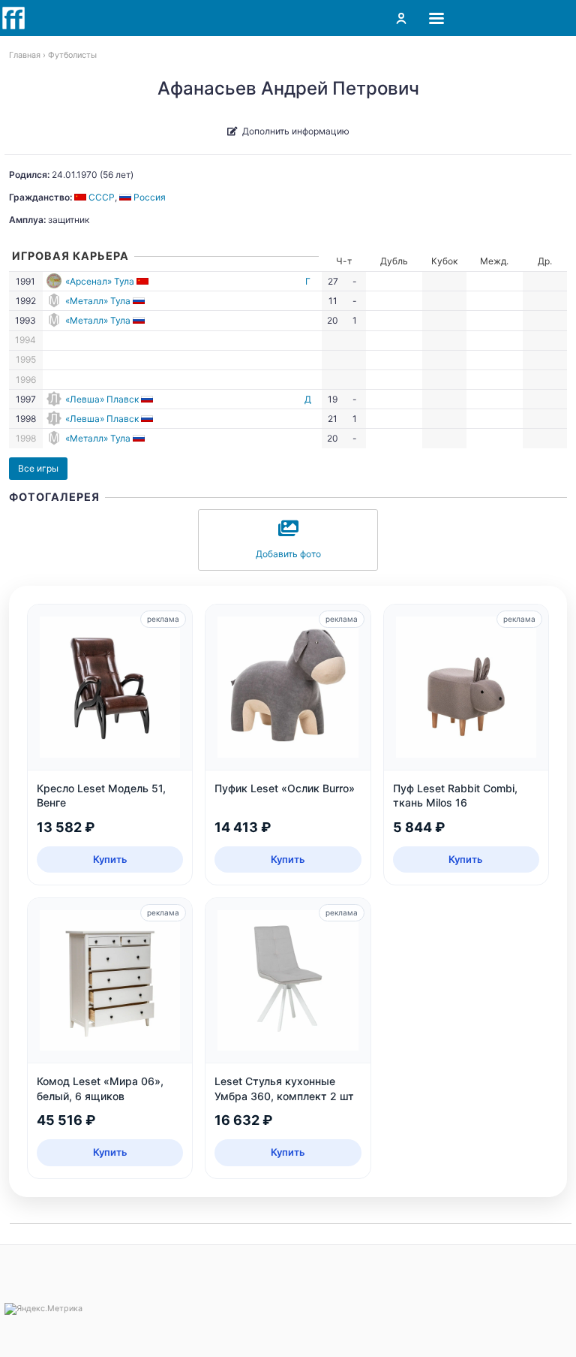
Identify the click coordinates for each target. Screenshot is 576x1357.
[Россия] (140, 300)
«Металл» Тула (97, 300)
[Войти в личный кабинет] (401, 18)
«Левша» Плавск (102, 399)
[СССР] (143, 281)
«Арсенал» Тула (99, 281)
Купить (110, 859)
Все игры (38, 468)
